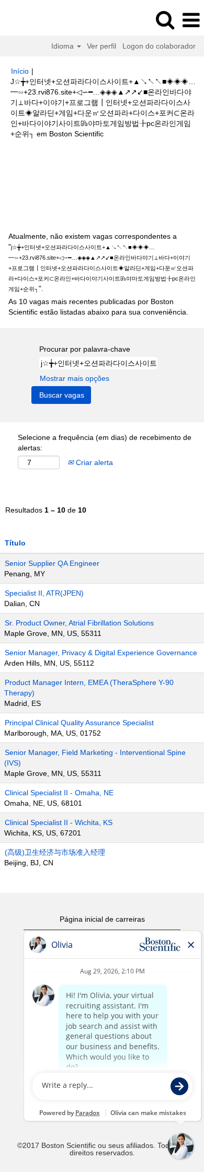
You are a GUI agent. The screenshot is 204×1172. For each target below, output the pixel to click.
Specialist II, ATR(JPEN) (44, 593)
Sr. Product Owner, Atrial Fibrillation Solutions (79, 623)
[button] (191, 20)
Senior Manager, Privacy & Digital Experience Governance (101, 652)
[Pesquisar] (165, 19)
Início (20, 71)
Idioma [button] (63, 46)
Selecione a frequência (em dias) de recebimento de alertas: (104, 442)
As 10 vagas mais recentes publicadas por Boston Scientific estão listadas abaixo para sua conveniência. (98, 306)
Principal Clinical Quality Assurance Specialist (79, 722)
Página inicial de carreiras (102, 919)
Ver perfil (101, 46)
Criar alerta (93, 462)
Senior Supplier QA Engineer (52, 563)
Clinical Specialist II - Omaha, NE (59, 792)
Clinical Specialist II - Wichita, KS (58, 822)
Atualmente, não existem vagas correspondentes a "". (102, 262)
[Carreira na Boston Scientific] (37, 20)
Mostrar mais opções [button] (74, 378)
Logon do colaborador (159, 46)
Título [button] (15, 543)
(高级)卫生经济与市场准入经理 (55, 852)
